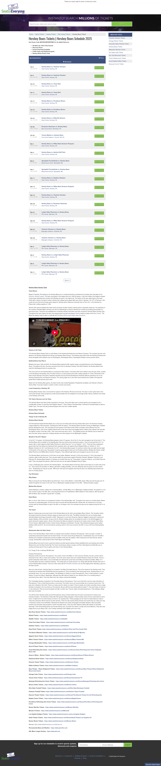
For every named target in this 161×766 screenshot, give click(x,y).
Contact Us (68, 756)
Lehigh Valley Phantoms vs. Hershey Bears (55, 212)
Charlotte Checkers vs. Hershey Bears (54, 229)
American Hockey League (36, 296)
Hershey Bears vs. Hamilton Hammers (53, 178)
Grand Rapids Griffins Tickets (117, 61)
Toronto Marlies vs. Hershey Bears (52, 135)
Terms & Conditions (97, 756)
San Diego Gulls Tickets (116, 52)
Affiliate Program (81, 756)
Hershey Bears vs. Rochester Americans (54, 203)
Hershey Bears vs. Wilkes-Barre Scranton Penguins (58, 144)
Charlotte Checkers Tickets (117, 38)
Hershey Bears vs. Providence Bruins (53, 101)
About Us (58, 756)
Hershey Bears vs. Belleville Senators (53, 118)
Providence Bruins (62, 315)
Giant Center (97, 313)
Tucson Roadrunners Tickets (117, 58)
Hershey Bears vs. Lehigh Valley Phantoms (55, 255)
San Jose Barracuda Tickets (117, 55)
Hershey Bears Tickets (115, 47)
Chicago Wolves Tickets (116, 41)
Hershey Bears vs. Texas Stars (51, 84)
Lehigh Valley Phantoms (78, 315)
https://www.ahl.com (53, 731)
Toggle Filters (100, 58)
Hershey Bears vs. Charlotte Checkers (54, 67)
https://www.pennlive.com (59, 728)
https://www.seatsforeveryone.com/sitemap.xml (48, 724)
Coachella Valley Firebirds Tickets (119, 44)
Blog (84, 758)
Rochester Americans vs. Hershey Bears (54, 126)
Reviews (77, 758)
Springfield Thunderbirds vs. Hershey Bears (55, 161)
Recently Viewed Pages (153, 764)
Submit (127, 745)
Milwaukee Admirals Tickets (117, 49)
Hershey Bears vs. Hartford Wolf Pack (53, 152)
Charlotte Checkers (72, 563)
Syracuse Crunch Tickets (116, 64)
